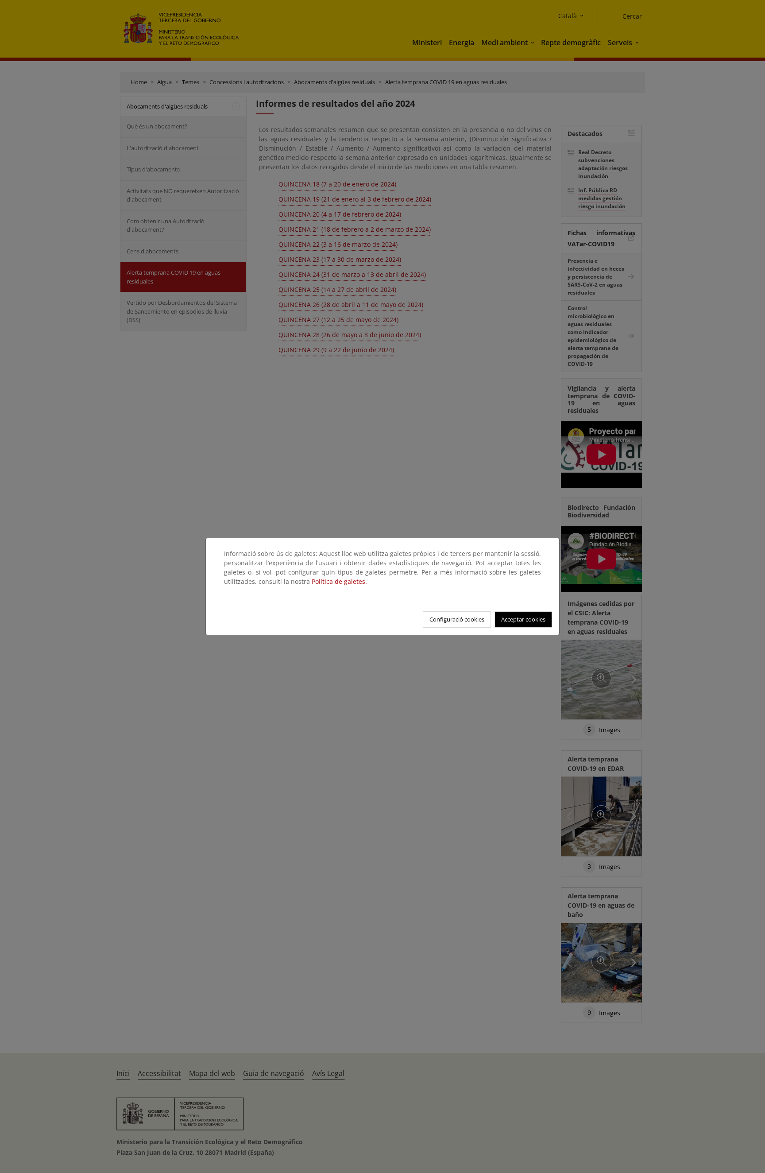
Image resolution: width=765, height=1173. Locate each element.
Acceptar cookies (523, 619)
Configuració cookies (456, 619)
